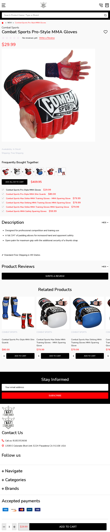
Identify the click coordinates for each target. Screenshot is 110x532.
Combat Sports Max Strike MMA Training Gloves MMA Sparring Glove (51, 342)
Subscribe (55, 395)
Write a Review (47, 38)
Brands (12, 488)
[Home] (3, 23)
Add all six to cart (14, 182)
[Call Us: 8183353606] (101, 5)
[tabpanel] (53, 328)
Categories (15, 480)
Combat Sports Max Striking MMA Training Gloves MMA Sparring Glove (17, 342)
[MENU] (3, 5)
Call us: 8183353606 (16, 440)
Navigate (13, 471)
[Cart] (107, 5)
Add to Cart (68, 526)
